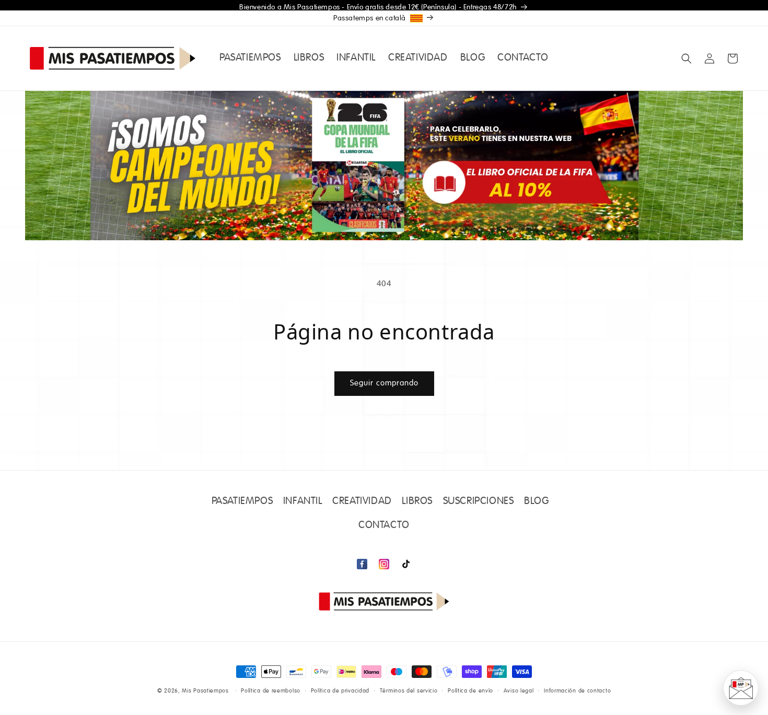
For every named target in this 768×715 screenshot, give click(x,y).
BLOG (536, 501)
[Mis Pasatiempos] (384, 601)
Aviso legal (519, 691)
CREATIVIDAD (362, 501)
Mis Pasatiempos (205, 691)
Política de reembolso (270, 691)
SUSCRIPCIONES (478, 501)
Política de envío (470, 691)
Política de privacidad (340, 691)
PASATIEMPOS (242, 501)
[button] (686, 58)
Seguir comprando (384, 383)
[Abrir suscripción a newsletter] (741, 688)
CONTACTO (384, 525)
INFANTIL (302, 501)
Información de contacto (577, 691)
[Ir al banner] (384, 165)
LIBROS (417, 501)
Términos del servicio (409, 691)
